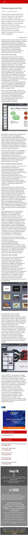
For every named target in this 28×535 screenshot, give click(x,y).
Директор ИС (8, 507)
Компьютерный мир (14, 503)
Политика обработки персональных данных (14, 481)
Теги (25, 478)
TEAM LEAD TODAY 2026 (8, 448)
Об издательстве (6, 476)
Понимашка (14, 511)
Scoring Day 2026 (6, 457)
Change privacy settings (14, 482)
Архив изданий (13, 479)
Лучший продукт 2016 (7, 435)
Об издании (14, 476)
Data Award (6, 512)
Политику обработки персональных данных (14, 531)
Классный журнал (18, 509)
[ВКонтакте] (2, 407)
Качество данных (17, 516)
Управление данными (17, 512)
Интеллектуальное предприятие (13, 518)
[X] (4, 407)
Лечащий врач (20, 507)
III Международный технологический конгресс (14, 444)
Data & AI (7, 516)
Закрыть (14, 533)
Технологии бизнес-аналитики (13, 514)
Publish (7, 509)
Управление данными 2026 (8, 462)
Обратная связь (21, 476)
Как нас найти (4, 478)
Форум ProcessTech (6, 453)
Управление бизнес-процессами (13, 519)
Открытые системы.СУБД (14, 505)
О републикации (18, 478)
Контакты (11, 478)
